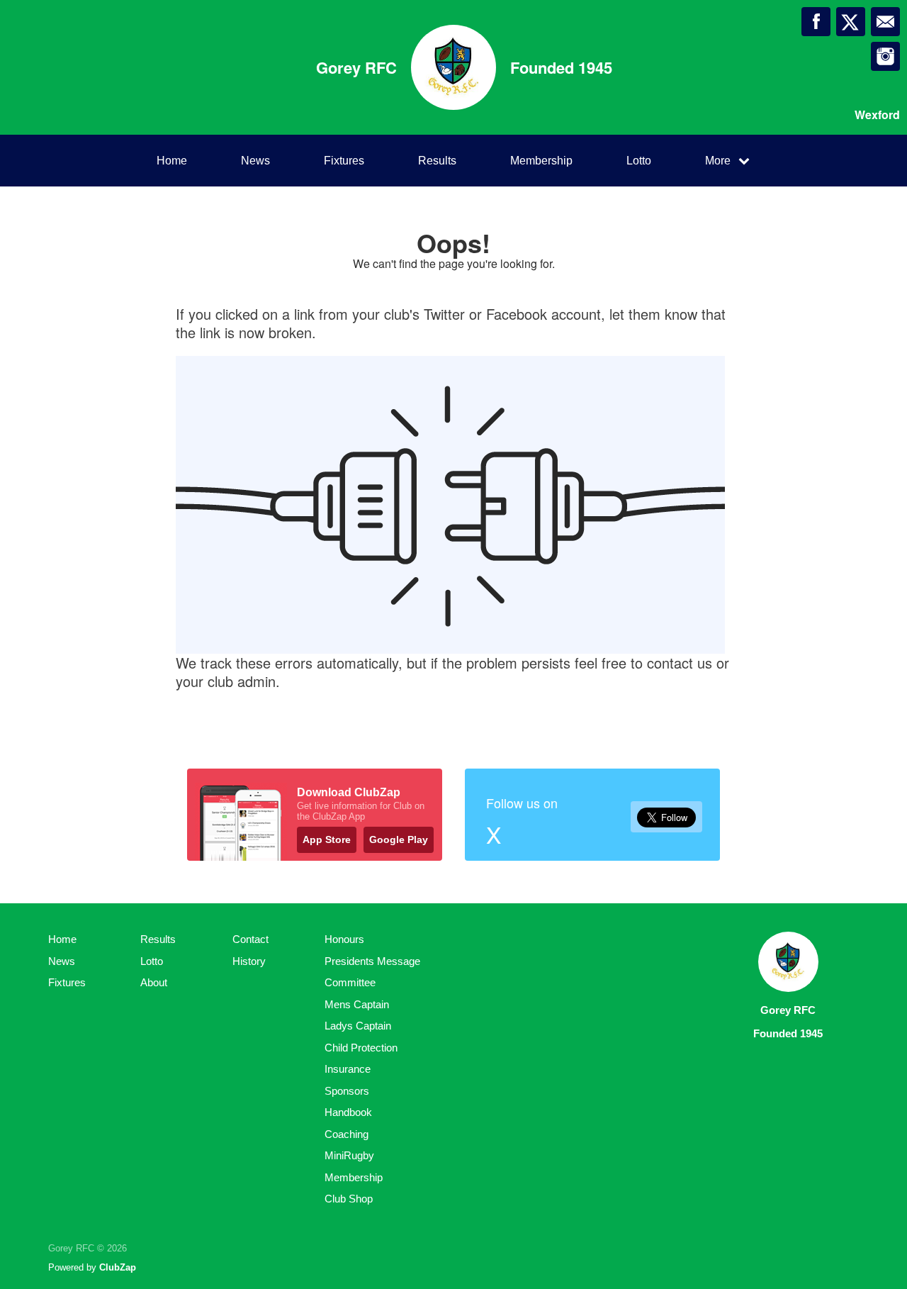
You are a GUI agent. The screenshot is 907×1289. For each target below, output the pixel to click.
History (249, 961)
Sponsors (347, 1091)
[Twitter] (850, 21)
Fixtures (344, 161)
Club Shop (349, 1199)
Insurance (348, 1069)
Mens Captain (357, 1004)
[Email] (885, 21)
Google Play (398, 839)
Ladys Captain (358, 1026)
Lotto (638, 161)
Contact (250, 939)
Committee (350, 982)
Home (172, 161)
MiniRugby (349, 1155)
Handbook (348, 1112)
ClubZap (117, 1267)
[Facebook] (815, 21)
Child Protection (361, 1048)
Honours (344, 939)
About (153, 982)
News (255, 161)
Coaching (346, 1134)
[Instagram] (885, 56)
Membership (541, 161)
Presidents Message (372, 961)
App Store (327, 839)
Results (437, 161)
